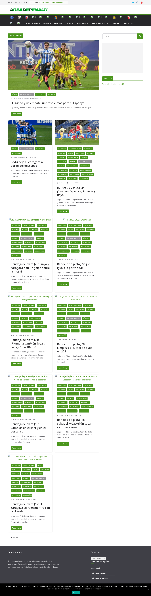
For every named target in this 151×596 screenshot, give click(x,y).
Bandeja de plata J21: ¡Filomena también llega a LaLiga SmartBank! (28, 343)
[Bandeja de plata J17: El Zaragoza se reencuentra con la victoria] (30, 458)
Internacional (98, 23)
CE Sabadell (61, 157)
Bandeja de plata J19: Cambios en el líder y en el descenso (28, 427)
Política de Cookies (98, 573)
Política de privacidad (99, 578)
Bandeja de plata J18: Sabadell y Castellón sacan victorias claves (74, 423)
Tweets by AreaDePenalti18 (113, 84)
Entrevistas (128, 23)
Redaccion (62, 183)
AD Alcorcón (62, 149)
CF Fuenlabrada (73, 157)
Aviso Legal (95, 568)
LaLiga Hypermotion (52, 23)
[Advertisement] (122, 58)
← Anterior (13, 537)
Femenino (81, 23)
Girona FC (72, 161)
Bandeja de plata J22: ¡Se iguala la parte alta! (73, 266)
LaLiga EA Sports (32, 23)
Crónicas (14, 94)
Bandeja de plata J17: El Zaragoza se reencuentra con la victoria (30, 507)
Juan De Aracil (17, 259)
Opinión (115, 23)
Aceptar (76, 592)
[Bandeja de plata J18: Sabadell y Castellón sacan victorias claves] (77, 378)
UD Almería (61, 178)
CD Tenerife (90, 153)
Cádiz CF (40, 465)
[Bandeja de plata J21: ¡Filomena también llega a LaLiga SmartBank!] (30, 298)
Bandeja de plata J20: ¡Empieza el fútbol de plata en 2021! (75, 347)
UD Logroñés (84, 178)
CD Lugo (70, 153)
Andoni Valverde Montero (21, 98)
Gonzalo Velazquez (19, 157)
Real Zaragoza (16, 153)
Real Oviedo (51, 94)
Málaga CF (61, 166)
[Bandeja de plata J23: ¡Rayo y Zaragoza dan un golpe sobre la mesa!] (30, 220)
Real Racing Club (85, 170)
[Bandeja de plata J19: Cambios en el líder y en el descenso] (30, 378)
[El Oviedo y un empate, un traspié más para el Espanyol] (53, 65)
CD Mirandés (80, 153)
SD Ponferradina (87, 174)
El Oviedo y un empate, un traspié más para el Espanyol (48, 103)
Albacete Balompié (75, 149)
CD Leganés (61, 153)
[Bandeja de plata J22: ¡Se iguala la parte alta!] (77, 220)
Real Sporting (62, 174)
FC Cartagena (62, 161)
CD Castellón (88, 149)
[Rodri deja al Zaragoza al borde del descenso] (30, 132)
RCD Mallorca (62, 170)
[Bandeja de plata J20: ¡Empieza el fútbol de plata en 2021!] (77, 298)
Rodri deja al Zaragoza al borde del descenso (27, 164)
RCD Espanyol (40, 94)
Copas (68, 23)
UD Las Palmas (72, 178)
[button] (72, 23)
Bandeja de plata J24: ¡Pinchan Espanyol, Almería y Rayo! (76, 191)
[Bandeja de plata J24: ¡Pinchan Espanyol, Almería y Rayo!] (77, 132)
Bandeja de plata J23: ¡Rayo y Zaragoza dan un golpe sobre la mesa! (30, 267)
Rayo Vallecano (72, 166)
